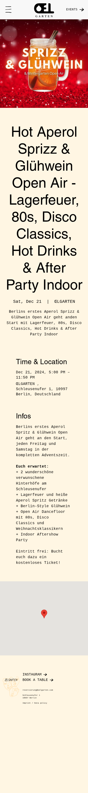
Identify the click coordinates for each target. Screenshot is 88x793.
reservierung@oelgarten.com (38, 690)
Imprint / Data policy (35, 703)
